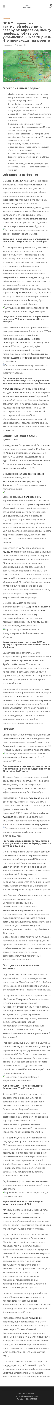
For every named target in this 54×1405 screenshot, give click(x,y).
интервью (8, 1003)
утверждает (16, 707)
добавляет (8, 403)
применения (35, 1317)
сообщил (45, 851)
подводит (18, 180)
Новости (6, 19)
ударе (22, 689)
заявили (13, 1137)
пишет (43, 1238)
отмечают (8, 1213)
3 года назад (7, 45)
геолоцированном (12, 342)
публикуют (34, 797)
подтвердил (18, 738)
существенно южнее (21, 357)
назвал (32, 944)
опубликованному (31, 496)
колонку (16, 1046)
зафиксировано (36, 473)
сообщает (19, 388)
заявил (42, 978)
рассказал (25, 1297)
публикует (8, 816)
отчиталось (9, 468)
